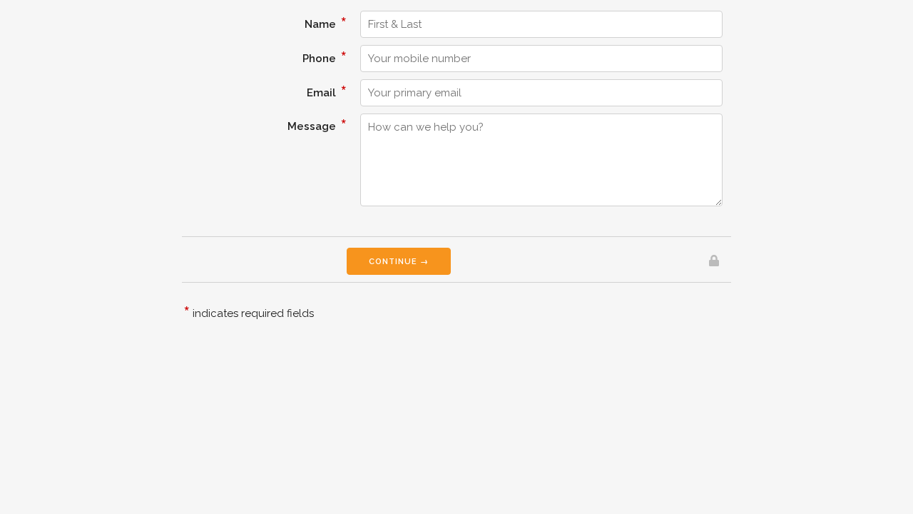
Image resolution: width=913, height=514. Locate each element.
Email (327, 91)
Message (317, 124)
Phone (324, 56)
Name (326, 22)
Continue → (399, 261)
